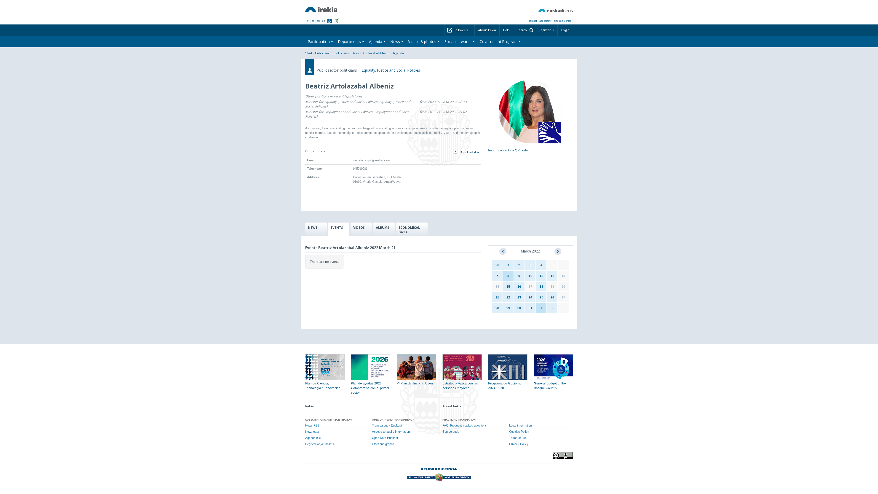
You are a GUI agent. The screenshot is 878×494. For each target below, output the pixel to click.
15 (508, 286)
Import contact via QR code (508, 150)
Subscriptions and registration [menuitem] (328, 419)
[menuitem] (524, 30)
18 (541, 286)
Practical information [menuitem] (459, 419)
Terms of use (518, 438)
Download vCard (470, 152)
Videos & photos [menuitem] (422, 41)
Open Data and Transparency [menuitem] (393, 419)
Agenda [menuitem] (376, 41)
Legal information (520, 425)
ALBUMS (382, 227)
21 (497, 297)
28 (497, 265)
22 (508, 297)
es (313, 20)
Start (308, 53)
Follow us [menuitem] (461, 30)
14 (497, 286)
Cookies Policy (519, 431)
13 (563, 276)
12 (552, 276)
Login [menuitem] (565, 30)
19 (552, 286)
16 (519, 286)
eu (318, 20)
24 (530, 297)
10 (530, 276)
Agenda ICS (313, 438)
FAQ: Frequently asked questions (464, 425)
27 (563, 297)
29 (508, 308)
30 (519, 308)
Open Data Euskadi (385, 438)
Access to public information (391, 431)
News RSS (312, 425)
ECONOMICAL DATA (409, 229)
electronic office (562, 20)
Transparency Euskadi (387, 425)
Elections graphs (383, 444)
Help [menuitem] (506, 30)
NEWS (312, 227)
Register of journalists (319, 444)
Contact (533, 20)
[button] (502, 251)
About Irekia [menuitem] (487, 30)
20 (563, 286)
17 (530, 286)
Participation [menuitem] (319, 41)
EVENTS (337, 227)
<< (307, 20)
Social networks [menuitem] (458, 41)
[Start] (321, 9)
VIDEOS (359, 227)
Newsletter (312, 431)
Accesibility (545, 20)
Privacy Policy (518, 444)
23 (519, 297)
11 (541, 276)
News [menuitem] (395, 41)
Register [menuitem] (544, 30)
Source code (450, 431)
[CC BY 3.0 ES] (563, 455)
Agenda (398, 53)
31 (530, 308)
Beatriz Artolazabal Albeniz (371, 53)
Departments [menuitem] (350, 41)
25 (541, 297)
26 (552, 297)
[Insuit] (329, 21)
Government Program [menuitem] (499, 41)
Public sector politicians (332, 53)
